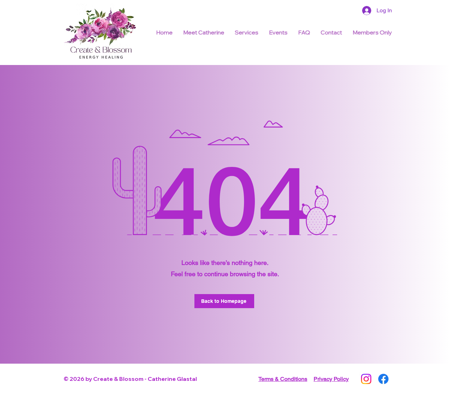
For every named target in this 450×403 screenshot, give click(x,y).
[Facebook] (383, 379)
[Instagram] (366, 379)
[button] (304, 32)
